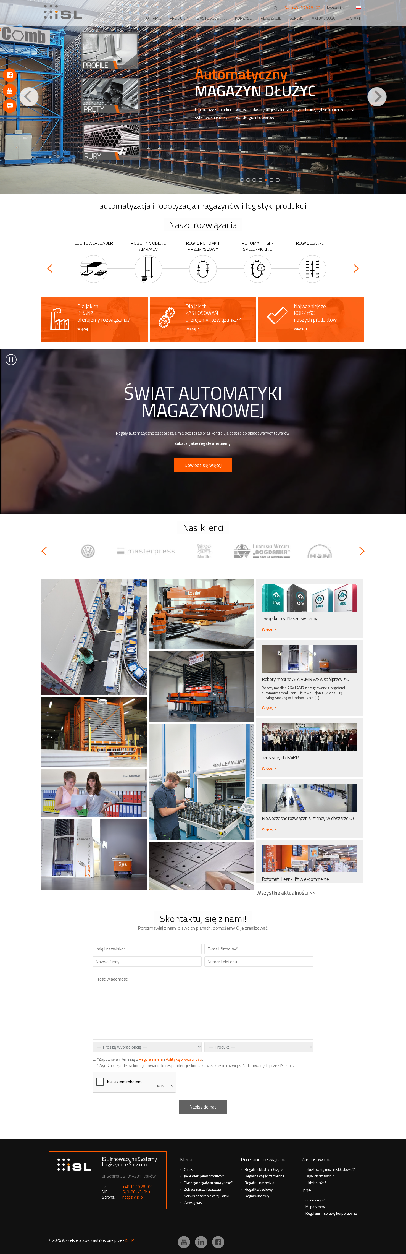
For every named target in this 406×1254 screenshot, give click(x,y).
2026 (56, 1240)
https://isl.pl (133, 1197)
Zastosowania (212, 18)
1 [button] (242, 180)
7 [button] (278, 180)
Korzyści (243, 18)
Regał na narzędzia (259, 1182)
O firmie (154, 18)
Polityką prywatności (184, 1059)
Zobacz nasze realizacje (202, 1189)
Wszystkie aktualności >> (286, 892)
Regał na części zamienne (264, 1176)
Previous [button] (29, 96)
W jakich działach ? (319, 1176)
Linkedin (201, 1242)
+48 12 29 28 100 (305, 8)
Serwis (296, 18)
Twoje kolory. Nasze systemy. (290, 618)
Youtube (10, 91)
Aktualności (324, 18)
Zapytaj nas (193, 1202)
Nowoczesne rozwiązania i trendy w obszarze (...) (308, 818)
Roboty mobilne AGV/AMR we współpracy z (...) (306, 679)
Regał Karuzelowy (259, 1189)
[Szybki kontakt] (10, 106)
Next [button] (377, 96)
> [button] (11, 359)
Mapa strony (315, 1206)
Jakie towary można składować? (330, 1169)
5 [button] (266, 180)
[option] (203, 97)
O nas (188, 1169)
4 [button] (260, 180)
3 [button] (254, 180)
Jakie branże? (315, 1182)
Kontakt (352, 18)
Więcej (82, 329)
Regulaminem (151, 1059)
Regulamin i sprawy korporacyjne (331, 1213)
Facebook (10, 75)
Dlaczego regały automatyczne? (208, 1182)
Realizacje (271, 18)
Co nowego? (315, 1200)
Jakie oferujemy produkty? (204, 1176)
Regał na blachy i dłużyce (264, 1169)
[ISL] (65, 12)
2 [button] (248, 180)
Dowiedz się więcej (203, 465)
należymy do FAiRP (280, 757)
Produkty (179, 18)
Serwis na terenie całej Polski (206, 1196)
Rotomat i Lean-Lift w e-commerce (295, 879)
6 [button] (272, 180)
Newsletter (336, 8)
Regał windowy (257, 1196)
